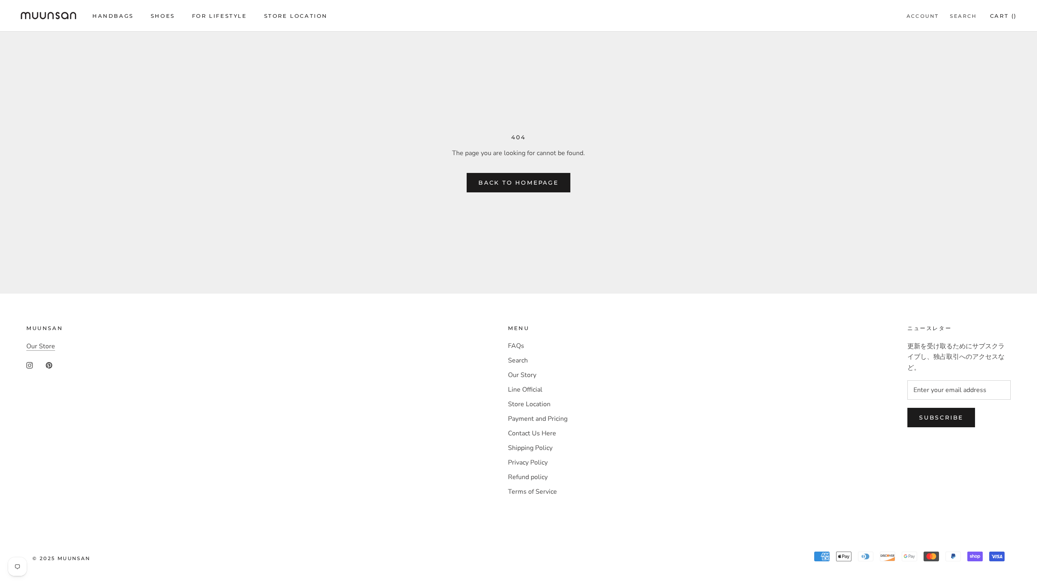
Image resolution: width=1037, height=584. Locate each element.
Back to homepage (518, 182)
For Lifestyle (219, 16)
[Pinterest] (49, 365)
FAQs (516, 345)
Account (923, 16)
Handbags (113, 16)
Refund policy (528, 477)
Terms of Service (532, 491)
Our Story (522, 375)
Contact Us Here (532, 433)
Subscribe (941, 417)
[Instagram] (29, 365)
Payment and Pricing (538, 418)
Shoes (163, 16)
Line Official (525, 389)
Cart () (1003, 16)
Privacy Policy (528, 462)
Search (963, 16)
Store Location (296, 16)
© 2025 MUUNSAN (61, 558)
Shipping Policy (530, 447)
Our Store (40, 346)
